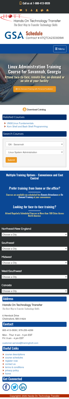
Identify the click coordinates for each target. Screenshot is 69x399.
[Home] (47, 10)
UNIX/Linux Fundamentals (20, 123)
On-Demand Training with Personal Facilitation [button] (35, 89)
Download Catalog (36, 110)
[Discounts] (26, 10)
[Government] (37, 10)
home (8, 373)
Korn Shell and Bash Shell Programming (27, 126)
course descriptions (15, 354)
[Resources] (42, 10)
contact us (10, 363)
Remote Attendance (49, 195)
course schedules (14, 357)
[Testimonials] (21, 10)
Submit (11, 159)
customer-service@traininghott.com (20, 342)
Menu (61, 49)
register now (11, 360)
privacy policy (12, 370)
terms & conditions (14, 367)
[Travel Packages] (31, 10)
